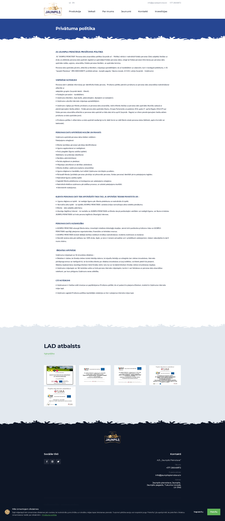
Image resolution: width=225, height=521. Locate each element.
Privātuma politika (49, 515)
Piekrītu (213, 512)
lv (70, 3)
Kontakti (143, 11)
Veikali (91, 11)
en (73, 3)
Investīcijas (161, 11)
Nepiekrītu (198, 512)
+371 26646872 (175, 3)
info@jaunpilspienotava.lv (157, 3)
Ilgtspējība (49, 353)
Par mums (108, 11)
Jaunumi (126, 11)
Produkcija (75, 11)
